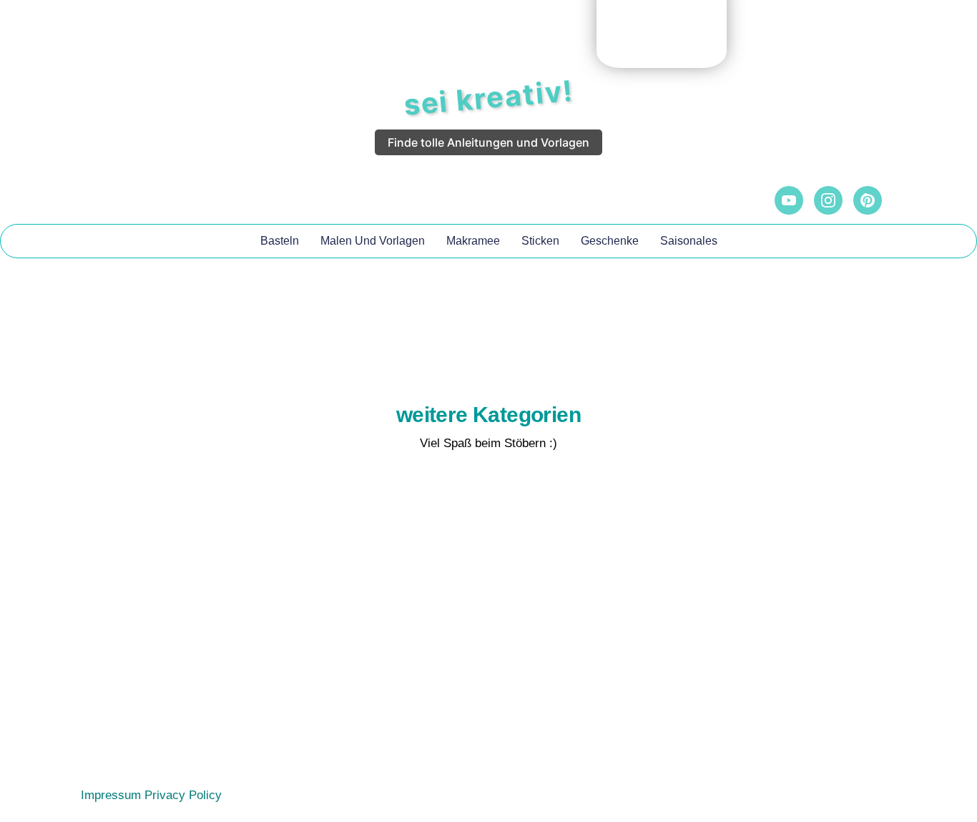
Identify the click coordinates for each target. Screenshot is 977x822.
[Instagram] (828, 200)
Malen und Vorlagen (372, 241)
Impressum (111, 795)
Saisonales (688, 241)
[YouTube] (789, 200)
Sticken (540, 241)
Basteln (279, 241)
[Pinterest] (867, 200)
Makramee (473, 241)
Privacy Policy (183, 795)
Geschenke (610, 241)
